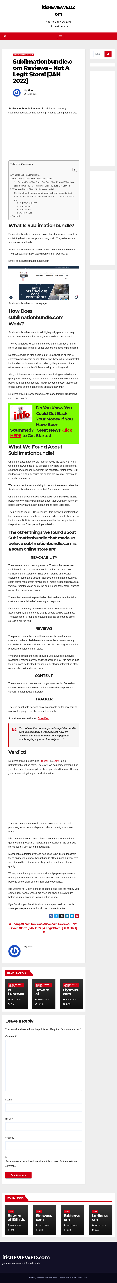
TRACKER (27, 213)
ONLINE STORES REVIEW (23, 55)
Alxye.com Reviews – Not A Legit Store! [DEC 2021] (60, 926)
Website (9, 1137)
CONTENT (27, 209)
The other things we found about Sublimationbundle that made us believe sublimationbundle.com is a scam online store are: (44, 196)
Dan (12, 1004)
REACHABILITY (29, 203)
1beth (56, 761)
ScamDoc (43, 718)
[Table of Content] (75, 170)
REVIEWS (27, 206)
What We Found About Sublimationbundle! (33, 189)
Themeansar (81, 1278)
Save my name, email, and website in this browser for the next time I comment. (41, 1163)
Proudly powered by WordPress (43, 1278)
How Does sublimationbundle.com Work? (32, 178)
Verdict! (16, 216)
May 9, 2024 (15, 1225)
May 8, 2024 (100, 1225)
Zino (30, 90)
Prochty (44, 761)
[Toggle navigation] (60, 36)
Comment (11, 1036)
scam (11, 1212)
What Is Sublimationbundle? (26, 175)
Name (9, 1099)
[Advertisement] (43, 139)
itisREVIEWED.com (26, 1257)
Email (9, 1118)
